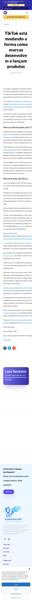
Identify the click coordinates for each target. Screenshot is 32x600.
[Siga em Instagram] (9, 539)
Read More (7, 340)
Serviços (6, 548)
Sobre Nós (6, 544)
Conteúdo (6, 24)
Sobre (19, 597)
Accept (16, 584)
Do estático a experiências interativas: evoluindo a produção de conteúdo (14, 392)
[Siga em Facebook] (5, 539)
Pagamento (7, 560)
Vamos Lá (8, 491)
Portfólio (6, 552)
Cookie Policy (14, 597)
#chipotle (23, 239)
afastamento (7, 137)
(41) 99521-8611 (13, 3)
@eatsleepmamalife (10, 233)
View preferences (16, 594)
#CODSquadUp (8, 239)
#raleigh (17, 239)
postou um (21, 226)
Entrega (6, 564)
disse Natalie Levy (9, 150)
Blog (4, 555)
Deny (16, 589)
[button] (29, 569)
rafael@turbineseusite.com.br (15, 1)
